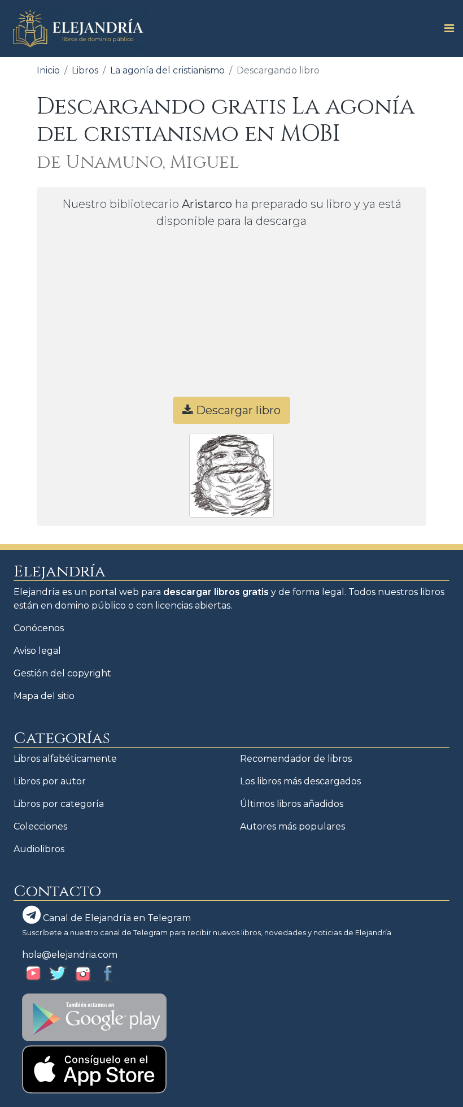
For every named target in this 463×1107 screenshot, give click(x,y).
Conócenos (39, 628)
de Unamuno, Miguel (138, 162)
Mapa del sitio (44, 696)
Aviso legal (37, 650)
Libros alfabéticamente (65, 758)
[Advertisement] (231, 317)
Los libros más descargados (300, 781)
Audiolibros (39, 849)
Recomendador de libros (296, 758)
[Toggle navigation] (446, 28)
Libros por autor (50, 781)
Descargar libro (237, 410)
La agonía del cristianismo (167, 70)
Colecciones (40, 826)
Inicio (48, 70)
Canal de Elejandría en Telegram (116, 918)
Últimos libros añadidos (291, 803)
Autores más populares (292, 826)
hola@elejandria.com (69, 954)
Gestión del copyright (62, 673)
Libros (85, 70)
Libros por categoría (59, 803)
